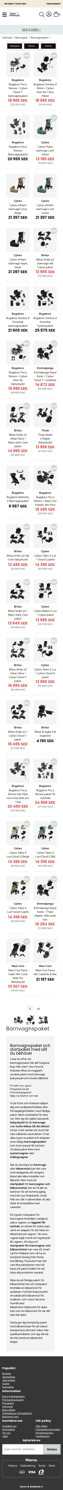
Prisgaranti (8, 1403)
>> (38, 1008)
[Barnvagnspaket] (31, 1024)
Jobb (5, 1436)
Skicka (52, 1449)
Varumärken (8, 1377)
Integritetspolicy (45, 1433)
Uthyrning (7, 1406)
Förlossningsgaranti (12, 1400)
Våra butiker (8, 1380)
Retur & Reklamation (13, 1396)
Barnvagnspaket (39, 37)
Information (8, 1429)
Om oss (6, 1433)
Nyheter (6, 1373)
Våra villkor (41, 1426)
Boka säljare (8, 1410)
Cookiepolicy (43, 1436)
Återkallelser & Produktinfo (17, 1413)
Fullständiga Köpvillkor (48, 1429)
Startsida (7, 37)
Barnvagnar (21, 37)
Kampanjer (8, 1387)
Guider (6, 1383)
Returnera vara (10, 1416)
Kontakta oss (9, 1426)
